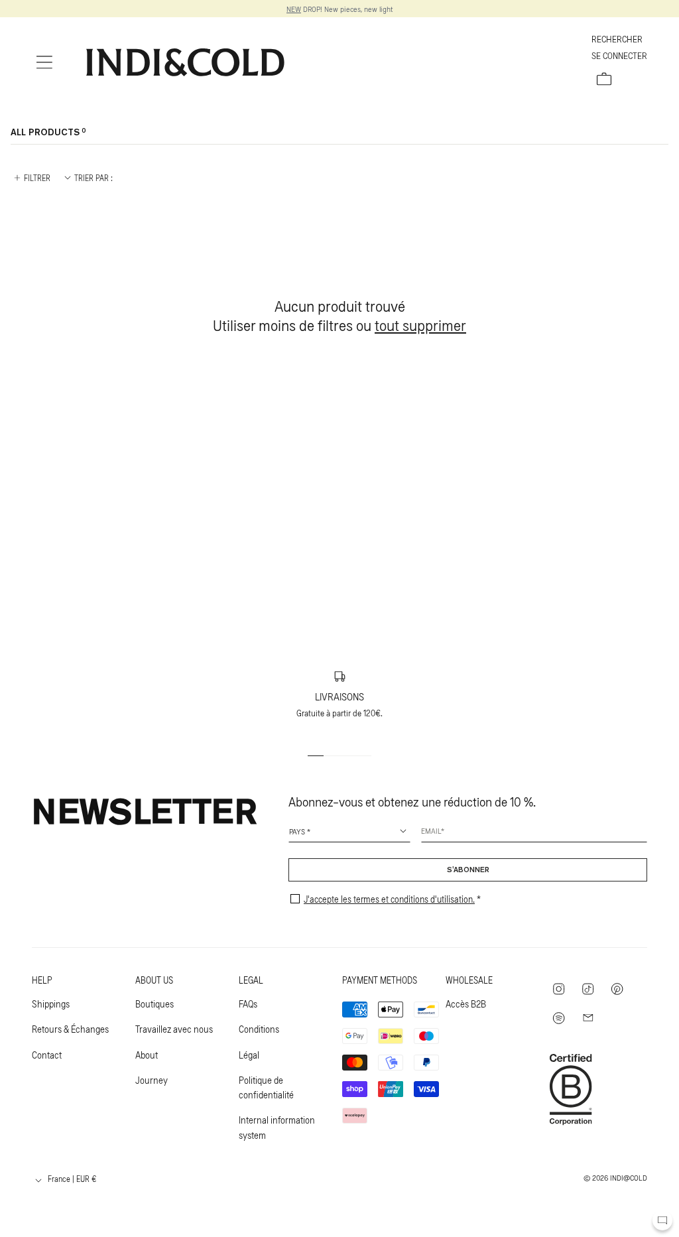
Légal (249, 1055)
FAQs (248, 1003)
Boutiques (154, 1003)
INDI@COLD (628, 1177)
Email (431, 830)
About (146, 1055)
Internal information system (277, 1127)
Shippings (51, 1003)
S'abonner (468, 870)
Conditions (259, 1029)
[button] (44, 62)
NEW (293, 8)
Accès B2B (466, 1003)
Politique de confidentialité (266, 1087)
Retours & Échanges (70, 1029)
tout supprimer (420, 324)
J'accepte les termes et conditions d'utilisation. (389, 899)
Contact (47, 1055)
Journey (151, 1080)
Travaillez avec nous (174, 1029)
